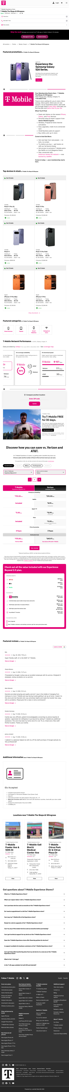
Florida (14, 44)
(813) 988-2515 (12, 861)
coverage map (49, 347)
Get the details (36, 75)
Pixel (48, 116)
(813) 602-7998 (33, 869)
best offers (53, 106)
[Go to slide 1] (10, 89)
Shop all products (35, 313)
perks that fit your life (54, 108)
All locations (6, 44)
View (12, 878)
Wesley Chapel (23, 44)
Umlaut (18, 347)
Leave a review (58, 647)
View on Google (10, 661)
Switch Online (42, 36)
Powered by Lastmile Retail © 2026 (34, 1089)
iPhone (63, 114)
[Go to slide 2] (29, 89)
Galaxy (40, 116)
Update (34, 403)
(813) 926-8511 (55, 863)
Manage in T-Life (28, 36)
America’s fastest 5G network (48, 154)
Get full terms (33, 80)
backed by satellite (45, 156)
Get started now (48, 430)
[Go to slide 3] (48, 89)
